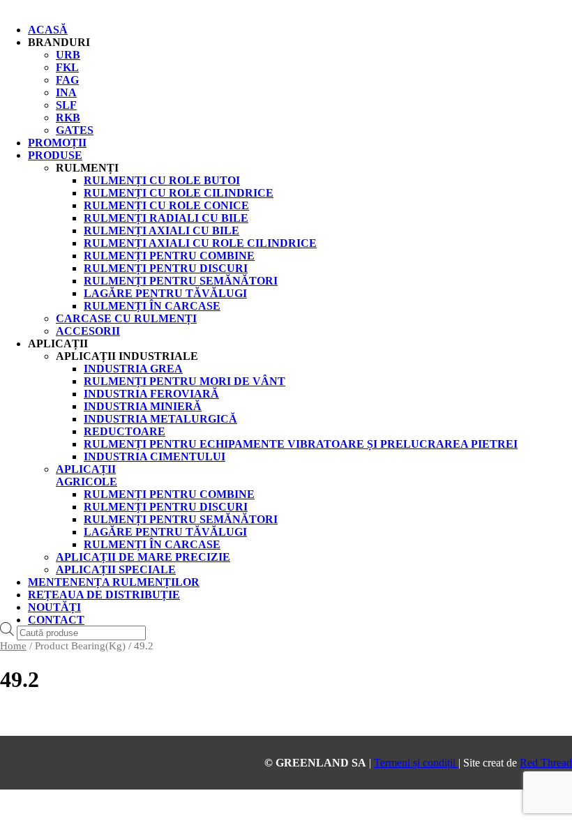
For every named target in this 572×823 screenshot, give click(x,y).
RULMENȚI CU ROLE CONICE (166, 205)
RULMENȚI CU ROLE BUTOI (162, 180)
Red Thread (546, 763)
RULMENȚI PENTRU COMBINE (169, 256)
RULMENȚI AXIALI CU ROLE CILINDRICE (200, 243)
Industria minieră (143, 406)
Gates (74, 130)
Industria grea (133, 369)
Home (13, 645)
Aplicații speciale (116, 569)
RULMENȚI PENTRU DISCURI (166, 268)
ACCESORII (88, 331)
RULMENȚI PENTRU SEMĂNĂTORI (181, 281)
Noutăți (54, 607)
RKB (68, 117)
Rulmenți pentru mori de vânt (184, 381)
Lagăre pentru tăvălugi (165, 532)
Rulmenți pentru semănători (181, 519)
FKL (67, 67)
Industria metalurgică (160, 419)
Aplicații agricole (86, 475)
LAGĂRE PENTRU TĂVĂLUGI (165, 293)
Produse (55, 155)
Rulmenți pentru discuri (166, 507)
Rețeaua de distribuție (104, 595)
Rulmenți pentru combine (169, 494)
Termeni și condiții (416, 763)
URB (68, 55)
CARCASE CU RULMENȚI (126, 318)
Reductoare (124, 431)
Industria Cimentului (154, 456)
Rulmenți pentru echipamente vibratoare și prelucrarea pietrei (301, 444)
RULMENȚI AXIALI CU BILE (161, 230)
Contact (56, 620)
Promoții (57, 143)
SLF (66, 105)
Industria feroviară (151, 394)
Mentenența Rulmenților (114, 582)
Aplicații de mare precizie (143, 557)
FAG (67, 80)
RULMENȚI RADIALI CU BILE (166, 218)
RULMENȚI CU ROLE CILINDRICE (178, 193)
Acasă (48, 30)
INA (66, 92)
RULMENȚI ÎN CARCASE (152, 306)
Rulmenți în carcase (152, 544)
